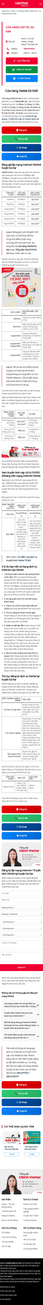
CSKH (13, 11)
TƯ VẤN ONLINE (24, 78)
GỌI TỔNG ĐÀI (23, 61)
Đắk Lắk (33, 11)
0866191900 (31, 249)
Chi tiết (11, 1154)
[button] (3, 4)
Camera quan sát (32, 119)
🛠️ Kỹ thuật (21, 147)
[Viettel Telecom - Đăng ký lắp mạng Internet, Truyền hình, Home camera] (21, 4)
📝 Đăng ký (21, 130)
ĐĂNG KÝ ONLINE (24, 69)
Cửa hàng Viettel (23, 11)
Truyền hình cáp (15, 119)
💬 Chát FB (21, 156)
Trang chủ (5, 11)
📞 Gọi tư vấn (21, 139)
